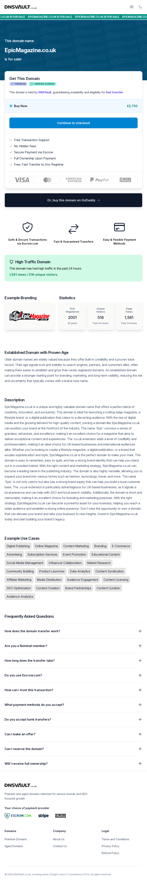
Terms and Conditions (115, 839)
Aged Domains (14, 846)
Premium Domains (16, 839)
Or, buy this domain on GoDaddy (71, 200)
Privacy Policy (110, 846)
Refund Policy (110, 853)
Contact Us (60, 846)
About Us (59, 839)
